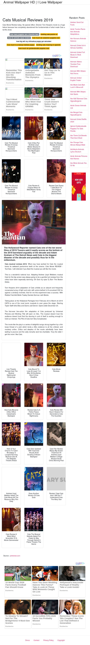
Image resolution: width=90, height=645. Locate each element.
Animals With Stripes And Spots (78, 92)
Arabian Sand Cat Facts (76, 23)
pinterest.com (15, 555)
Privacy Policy (48, 640)
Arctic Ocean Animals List (78, 106)
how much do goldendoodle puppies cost (34, 48)
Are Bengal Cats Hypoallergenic (76, 113)
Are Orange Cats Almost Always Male (77, 143)
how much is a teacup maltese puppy (20, 45)
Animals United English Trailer (75, 79)
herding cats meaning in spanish (48, 45)
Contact (36, 640)
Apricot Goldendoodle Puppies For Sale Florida (78, 128)
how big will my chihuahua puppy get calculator (33, 41)
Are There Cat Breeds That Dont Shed (78, 136)
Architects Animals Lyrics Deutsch (77, 150)
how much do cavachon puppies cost (46, 38)
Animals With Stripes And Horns (78, 72)
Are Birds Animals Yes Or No (78, 164)
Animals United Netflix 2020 (78, 120)
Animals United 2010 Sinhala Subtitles (78, 46)
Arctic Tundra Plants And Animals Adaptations (77, 31)
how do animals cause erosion (19, 38)
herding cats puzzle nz (49, 34)
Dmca (27, 640)
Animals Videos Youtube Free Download (76, 64)
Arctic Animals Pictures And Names (78, 157)
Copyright (61, 640)
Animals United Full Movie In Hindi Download (77, 54)
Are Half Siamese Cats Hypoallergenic (78, 99)
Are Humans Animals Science (78, 39)
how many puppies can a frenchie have (24, 34)
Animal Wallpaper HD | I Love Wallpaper (33, 2)
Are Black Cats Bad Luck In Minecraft (77, 86)
